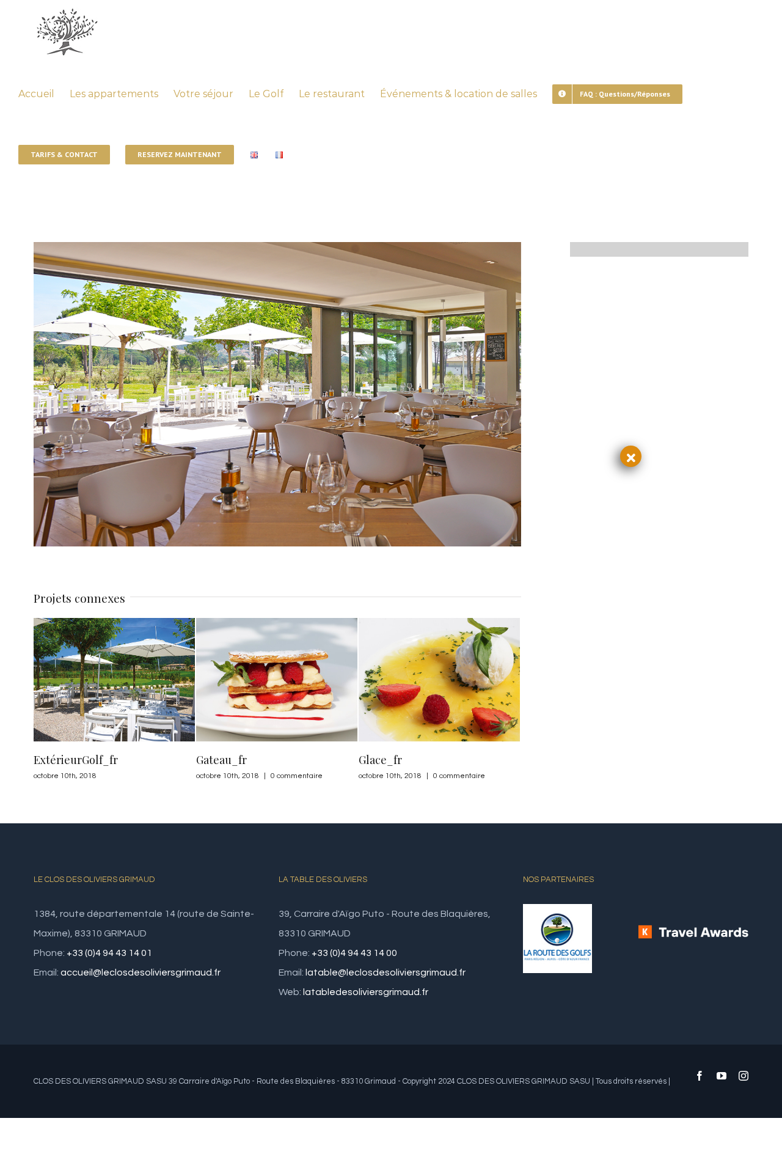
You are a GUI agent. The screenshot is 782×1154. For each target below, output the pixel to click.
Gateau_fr (59, 759)
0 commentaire (134, 776)
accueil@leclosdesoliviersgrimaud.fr (140, 972)
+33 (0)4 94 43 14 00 (354, 953)
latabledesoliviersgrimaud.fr (365, 992)
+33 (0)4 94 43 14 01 (109, 953)
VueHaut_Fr (389, 759)
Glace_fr (217, 759)
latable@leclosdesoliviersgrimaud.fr (385, 972)
